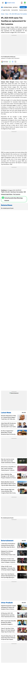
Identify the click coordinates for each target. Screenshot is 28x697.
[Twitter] (15, 62)
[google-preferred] (4, 62)
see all (24, 412)
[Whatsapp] (3, 198)
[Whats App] (10, 62)
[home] (2, 7)
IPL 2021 (7, 192)
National (15, 7)
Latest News (6, 412)
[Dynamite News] (9, 3)
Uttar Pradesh (7, 602)
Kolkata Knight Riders (6, 194)
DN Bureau (12, 56)
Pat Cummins (16, 194)
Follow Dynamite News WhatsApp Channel (13, 199)
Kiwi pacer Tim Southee (16, 192)
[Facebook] (13, 62)
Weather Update (23, 10)
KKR (25, 192)
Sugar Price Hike (6, 10)
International (8, 7)
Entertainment (7, 540)
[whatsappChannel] (25, 3)
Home (2, 14)
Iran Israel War (14, 10)
